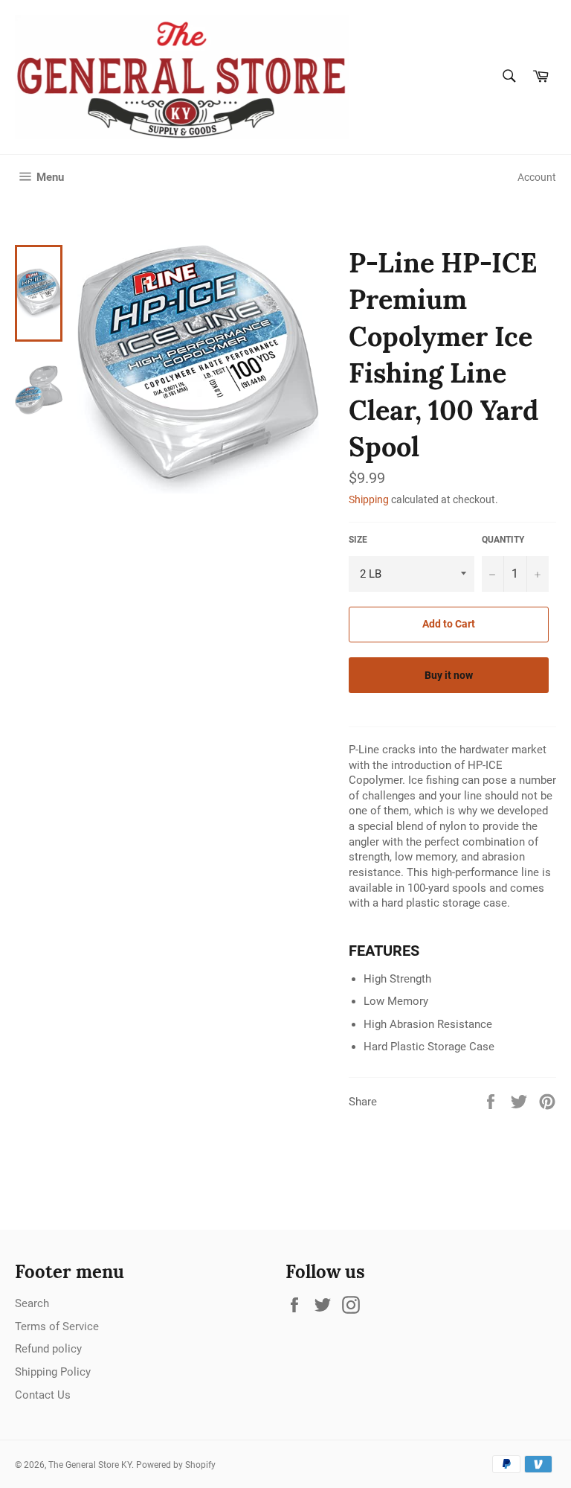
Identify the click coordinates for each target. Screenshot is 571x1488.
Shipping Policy (53, 1372)
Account (536, 177)
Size (358, 539)
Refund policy (48, 1349)
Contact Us (43, 1395)
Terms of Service (57, 1326)
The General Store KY (90, 1465)
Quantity (503, 539)
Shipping (369, 499)
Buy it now (449, 675)
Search (32, 1303)
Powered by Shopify (176, 1465)
